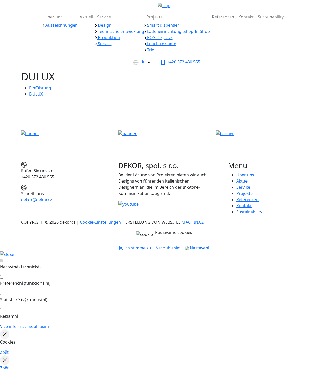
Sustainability (271, 17)
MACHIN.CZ (193, 222)
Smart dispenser (162, 25)
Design (104, 25)
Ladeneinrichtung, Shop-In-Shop (178, 31)
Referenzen (223, 17)
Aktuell (86, 17)
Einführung (40, 88)
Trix (150, 50)
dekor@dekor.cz (36, 200)
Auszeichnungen (61, 25)
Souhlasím (39, 326)
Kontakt (246, 17)
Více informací (14, 326)
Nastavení (199, 248)
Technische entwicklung (120, 31)
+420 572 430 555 (183, 62)
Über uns (54, 17)
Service (104, 17)
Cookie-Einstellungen (100, 222)
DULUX (36, 94)
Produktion (108, 37)
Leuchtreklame (161, 43)
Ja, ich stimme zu (135, 248)
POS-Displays (159, 37)
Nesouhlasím (168, 248)
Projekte (154, 17)
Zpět (4, 352)
